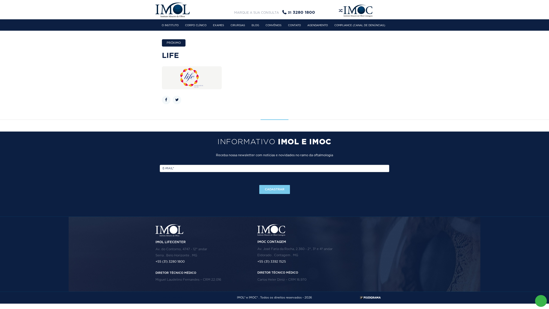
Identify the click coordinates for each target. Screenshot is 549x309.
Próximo (174, 42)
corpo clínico (196, 25)
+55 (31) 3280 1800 (170, 261)
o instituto (170, 25)
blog (255, 25)
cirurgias (238, 25)
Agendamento (317, 25)
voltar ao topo (172, 298)
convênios (273, 25)
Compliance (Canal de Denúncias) (359, 25)
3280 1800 (301, 13)
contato (294, 25)
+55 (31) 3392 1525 (271, 261)
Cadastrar (274, 189)
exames (218, 25)
